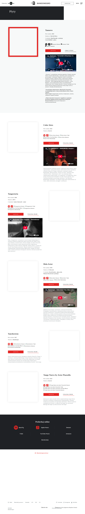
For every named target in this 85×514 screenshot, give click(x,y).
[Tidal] (65, 44)
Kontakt (27, 502)
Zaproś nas (67, 3)
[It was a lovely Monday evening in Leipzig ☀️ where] (35, 465)
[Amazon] (50, 46)
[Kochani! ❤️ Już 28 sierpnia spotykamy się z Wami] (7, 477)
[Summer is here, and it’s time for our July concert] (64, 473)
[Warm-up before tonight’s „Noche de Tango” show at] (78, 464)
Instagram (67, 502)
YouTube (75, 502)
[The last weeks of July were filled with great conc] (21, 467)
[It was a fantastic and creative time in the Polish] (49, 469)
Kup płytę (53, 50)
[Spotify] (46, 44)
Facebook (60, 502)
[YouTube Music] (50, 137)
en (32, 502)
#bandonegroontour (42, 453)
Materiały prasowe (18, 502)
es (40, 502)
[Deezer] (55, 44)
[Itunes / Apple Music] (49, 44)
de (36, 502)
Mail (11, 502)
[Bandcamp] (49, 138)
